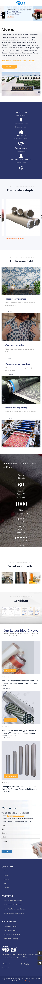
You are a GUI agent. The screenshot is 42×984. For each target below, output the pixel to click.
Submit (7, 851)
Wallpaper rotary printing (12, 934)
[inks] (21, 281)
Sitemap (27, 981)
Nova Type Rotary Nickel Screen (14, 909)
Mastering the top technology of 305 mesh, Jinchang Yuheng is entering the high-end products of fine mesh (19, 733)
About (6, 875)
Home (6, 871)
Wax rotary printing (10, 930)
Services (6, 879)
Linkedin (6, 968)
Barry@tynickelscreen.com (15, 816)
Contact (6, 887)
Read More (6, 688)
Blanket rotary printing (11, 938)
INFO (5, 883)
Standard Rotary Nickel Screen (14, 913)
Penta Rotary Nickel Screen (11, 238)
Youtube (26, 964)
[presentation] (3, 15)
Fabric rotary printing (10, 926)
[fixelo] (21, 3)
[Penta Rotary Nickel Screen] (21, 217)
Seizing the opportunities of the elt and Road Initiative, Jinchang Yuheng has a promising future (20, 683)
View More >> (9, 66)
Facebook (6, 964)
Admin (5, 677)
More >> (10, 312)
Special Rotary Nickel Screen (13, 900)
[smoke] (21, 390)
